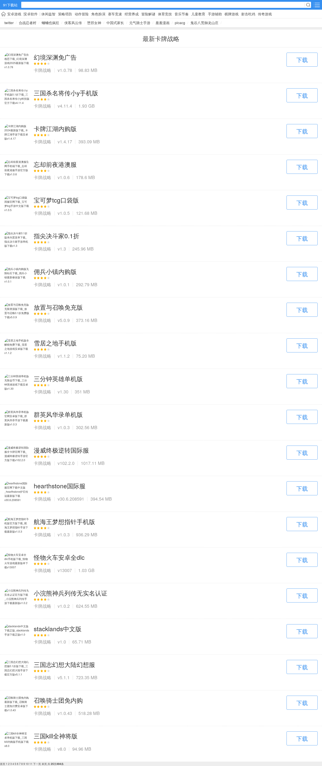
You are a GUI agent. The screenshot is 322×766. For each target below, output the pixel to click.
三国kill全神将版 (56, 735)
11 (30, 764)
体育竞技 (165, 13)
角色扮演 (98, 13)
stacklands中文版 (57, 628)
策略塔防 (65, 13)
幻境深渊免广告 (55, 57)
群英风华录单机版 (58, 414)
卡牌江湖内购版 (55, 128)
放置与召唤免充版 (58, 307)
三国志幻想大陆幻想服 (64, 664)
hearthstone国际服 (59, 485)
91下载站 (10, 4)
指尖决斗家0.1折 (56, 235)
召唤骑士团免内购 (58, 700)
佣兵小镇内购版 (55, 271)
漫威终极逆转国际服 (61, 450)
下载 (302, 59)
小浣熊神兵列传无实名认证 (70, 592)
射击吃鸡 (248, 13)
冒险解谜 (148, 13)
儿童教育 (198, 13)
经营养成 (132, 13)
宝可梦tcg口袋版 (56, 199)
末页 (44, 764)
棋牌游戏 (232, 13)
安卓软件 (31, 13)
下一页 (37, 764)
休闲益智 (48, 13)
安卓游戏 (14, 13)
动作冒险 (82, 13)
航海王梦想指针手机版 (64, 521)
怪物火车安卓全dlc (59, 557)
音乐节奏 (182, 13)
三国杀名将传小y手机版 (66, 92)
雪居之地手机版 (55, 342)
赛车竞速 (115, 13)
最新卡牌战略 (161, 38)
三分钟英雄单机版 (58, 378)
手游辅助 (215, 13)
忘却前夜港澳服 (55, 164)
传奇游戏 (265, 13)
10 (27, 764)
